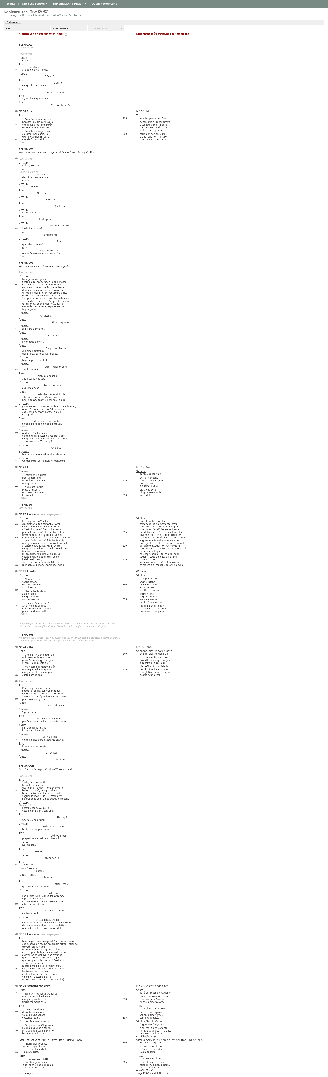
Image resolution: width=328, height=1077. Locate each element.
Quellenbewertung (104, 3)
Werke (11, 3)
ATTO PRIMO (60, 28)
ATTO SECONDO (99, 28)
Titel (8, 28)
